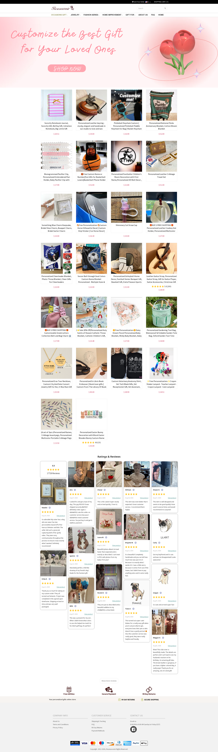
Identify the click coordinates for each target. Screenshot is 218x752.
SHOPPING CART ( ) (161, 2)
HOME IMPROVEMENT (112, 14)
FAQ (153, 14)
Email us (133, 721)
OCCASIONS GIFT (59, 14)
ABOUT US (143, 14)
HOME (161, 14)
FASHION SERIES (91, 14)
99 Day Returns (97, 727)
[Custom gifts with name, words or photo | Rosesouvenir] (62, 8)
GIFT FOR (130, 14)
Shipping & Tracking (99, 721)
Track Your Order (138, 2)
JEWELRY (75, 14)
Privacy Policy (58, 727)
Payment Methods (98, 731)
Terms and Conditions (61, 724)
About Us (56, 721)
